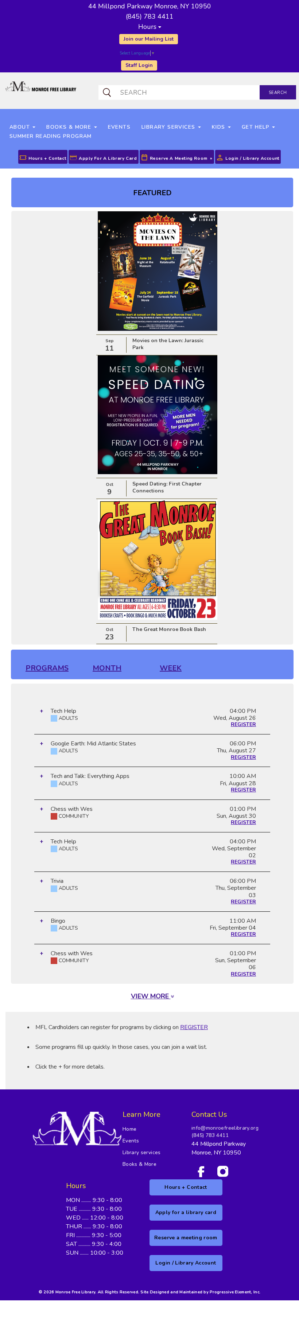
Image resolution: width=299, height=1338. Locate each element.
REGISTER (243, 725)
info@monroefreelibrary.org (225, 1128)
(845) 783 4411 (210, 1135)
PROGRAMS (47, 668)
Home (129, 1129)
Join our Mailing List (149, 38)
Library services (142, 1152)
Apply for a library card (108, 158)
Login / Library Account (252, 158)
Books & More (139, 1164)
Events (131, 1140)
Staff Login (139, 65)
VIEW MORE (151, 996)
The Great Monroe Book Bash (169, 629)
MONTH (107, 668)
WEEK (171, 668)
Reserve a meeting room (178, 158)
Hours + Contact (47, 158)
